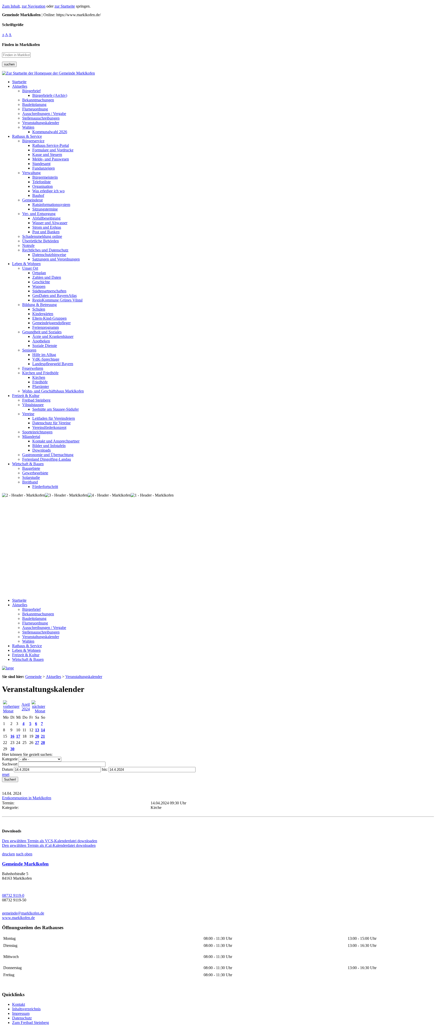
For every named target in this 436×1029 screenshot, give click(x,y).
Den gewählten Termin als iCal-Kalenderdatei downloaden (49, 845)
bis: (104, 769)
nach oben (24, 854)
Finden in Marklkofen (21, 44)
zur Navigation (33, 6)
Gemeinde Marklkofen (25, 864)
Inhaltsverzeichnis (26, 1009)
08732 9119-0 (13, 895)
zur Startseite (64, 6)
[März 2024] (11, 711)
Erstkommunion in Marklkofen (26, 798)
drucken (8, 854)
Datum (7, 769)
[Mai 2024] (38, 711)
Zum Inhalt (11, 6)
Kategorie (10, 759)
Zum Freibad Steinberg (30, 1022)
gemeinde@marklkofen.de (23, 913)
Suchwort (9, 764)
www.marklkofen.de (18, 918)
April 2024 (25, 706)
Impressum (21, 1013)
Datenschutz (22, 1018)
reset (5, 774)
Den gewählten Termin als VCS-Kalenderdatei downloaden (49, 841)
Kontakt (18, 1004)
